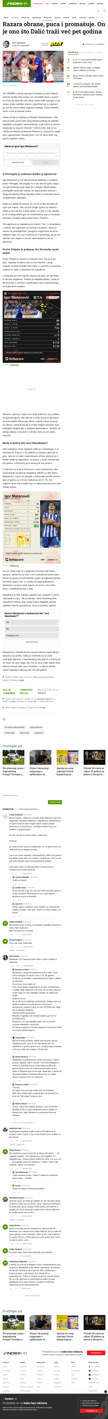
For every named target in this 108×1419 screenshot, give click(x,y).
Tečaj (73, 1367)
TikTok (95, 1379)
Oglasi (82, 4)
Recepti (57, 1371)
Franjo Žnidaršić (16, 815)
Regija (5, 1375)
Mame (39, 1383)
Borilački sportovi (26, 1387)
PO (5, 1263)
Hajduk (66, 17)
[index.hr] (17, 3)
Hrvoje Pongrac (15, 940)
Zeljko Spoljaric (15, 1249)
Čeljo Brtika (20, 1038)
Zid (47, 4)
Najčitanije (36, 17)
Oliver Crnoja (14, 1150)
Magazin (41, 1362)
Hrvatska (6, 1371)
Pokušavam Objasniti (18, 1261)
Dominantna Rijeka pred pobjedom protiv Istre (87, 61)
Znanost (6, 1391)
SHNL (74, 17)
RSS (73, 1383)
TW (13, 1172)
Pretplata (38, 4)
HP (5, 941)
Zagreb (5, 1379)
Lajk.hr (56, 1375)
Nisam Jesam (21, 1104)
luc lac (18, 1186)
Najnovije (25, 17)
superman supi (15, 1128)
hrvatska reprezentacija (14, 727)
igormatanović (36, 727)
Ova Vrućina (14, 956)
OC (5, 1151)
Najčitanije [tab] (87, 52)
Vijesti (54, 4)
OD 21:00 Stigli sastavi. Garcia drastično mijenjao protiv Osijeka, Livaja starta (88, 94)
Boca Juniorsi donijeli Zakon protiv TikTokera (88, 77)
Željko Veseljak (15, 922)
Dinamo (57, 17)
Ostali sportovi (25, 1391)
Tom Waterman (21, 1172)
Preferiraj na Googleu (95, 44)
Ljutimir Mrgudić (22, 877)
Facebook (96, 1367)
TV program (75, 1371)
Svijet (5, 1367)
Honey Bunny (14, 1225)
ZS (5, 1250)
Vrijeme (74, 1379)
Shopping (40, 1367)
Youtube (95, 1371)
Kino (73, 1375)
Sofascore (14, 365)
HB (5, 1227)
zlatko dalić (9, 733)
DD (13, 1056)
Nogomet (48, 17)
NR (13, 903)
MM (13, 887)
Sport (63, 4)
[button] (6, 756)
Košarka (82, 17)
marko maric (20, 888)
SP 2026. (15, 17)
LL (13, 1185)
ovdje (12, 701)
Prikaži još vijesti (85, 105)
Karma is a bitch (22, 970)
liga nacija (24, 733)
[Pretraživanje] (103, 11)
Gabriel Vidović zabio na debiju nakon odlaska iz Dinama (86, 68)
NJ (13, 1103)
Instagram (96, 1375)
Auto (39, 1387)
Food (39, 1379)
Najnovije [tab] (73, 52)
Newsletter (92, 1391)
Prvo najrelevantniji (28, 809)
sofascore (38, 733)
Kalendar (57, 1387)
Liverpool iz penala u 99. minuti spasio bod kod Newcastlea (86, 85)
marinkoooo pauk (16, 1198)
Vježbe (56, 1379)
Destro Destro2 (21, 1057)
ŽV (5, 923)
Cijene (91, 4)
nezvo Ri (18, 904)
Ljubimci (40, 1375)
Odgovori (57, 1383)
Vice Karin (21, 43)
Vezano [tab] (99, 52)
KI (13, 969)
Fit (38, 1391)
